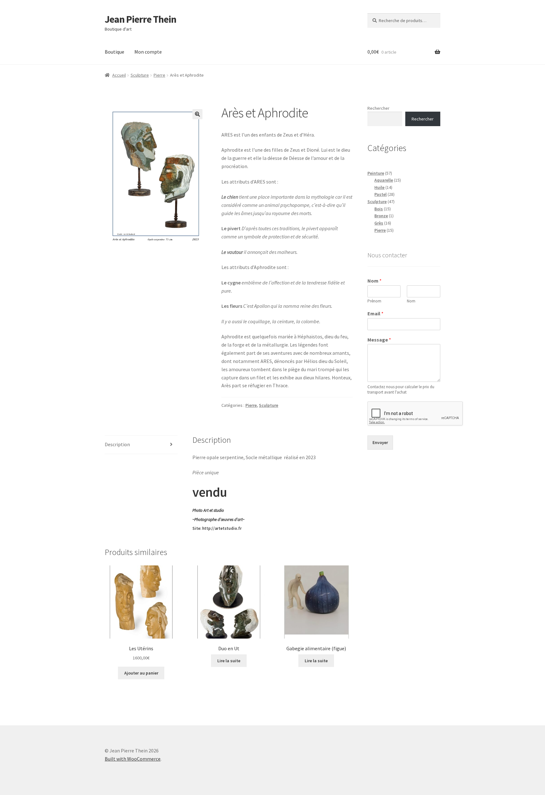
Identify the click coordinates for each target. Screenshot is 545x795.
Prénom (374, 301)
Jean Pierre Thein (140, 19)
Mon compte (148, 52)
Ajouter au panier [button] (141, 673)
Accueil (119, 75)
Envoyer (380, 442)
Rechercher (378, 108)
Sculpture (140, 75)
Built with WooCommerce (133, 759)
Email (375, 313)
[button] (197, 114)
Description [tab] (117, 444)
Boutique (114, 52)
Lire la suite (228, 660)
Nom (374, 281)
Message (379, 339)
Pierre (159, 75)
